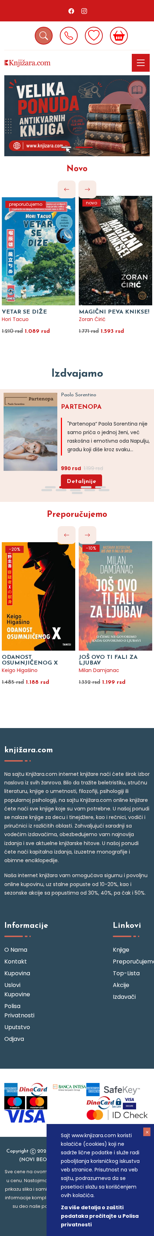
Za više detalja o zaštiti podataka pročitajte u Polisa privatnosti (100, 1216)
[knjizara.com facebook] (71, 10)
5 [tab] (46, 490)
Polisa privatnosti (19, 1010)
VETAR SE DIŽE (24, 312)
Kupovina (17, 973)
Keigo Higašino (20, 670)
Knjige (121, 950)
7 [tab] (75, 490)
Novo (77, 169)
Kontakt (15, 961)
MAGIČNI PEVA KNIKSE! (114, 312)
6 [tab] (61, 490)
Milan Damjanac (99, 670)
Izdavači (124, 997)
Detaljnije (81, 481)
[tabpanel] (77, 115)
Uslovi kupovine (17, 989)
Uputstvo (17, 1027)
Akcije (121, 985)
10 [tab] (77, 493)
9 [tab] (103, 490)
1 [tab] (66, 147)
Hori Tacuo (15, 319)
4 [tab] (100, 487)
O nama (15, 950)
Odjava (14, 1039)
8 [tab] (89, 490)
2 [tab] (84, 147)
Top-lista (126, 973)
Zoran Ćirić (92, 319)
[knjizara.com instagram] (84, 10)
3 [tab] (86, 487)
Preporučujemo (77, 514)
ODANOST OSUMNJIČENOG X (30, 660)
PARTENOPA (81, 407)
